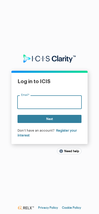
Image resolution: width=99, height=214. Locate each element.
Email (25, 95)
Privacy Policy (48, 207)
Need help (71, 151)
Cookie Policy (71, 207)
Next (49, 118)
